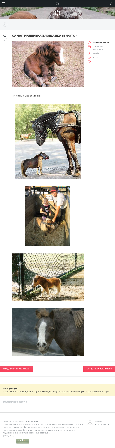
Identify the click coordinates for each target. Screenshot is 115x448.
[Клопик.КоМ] (57, 13)
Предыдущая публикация (16, 369)
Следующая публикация (99, 369)
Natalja (96, 53)
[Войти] (111, 3)
